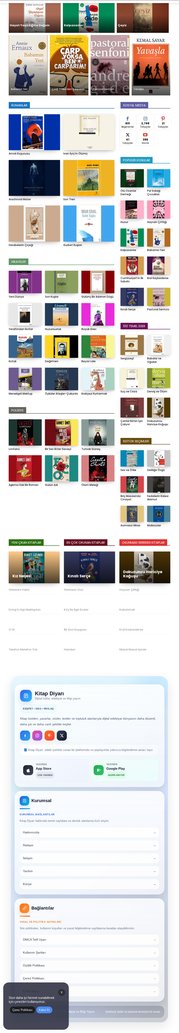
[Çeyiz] (143, 18)
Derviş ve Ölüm (157, 391)
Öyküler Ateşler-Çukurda (61, 393)
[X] (62, 736)
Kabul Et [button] (44, 1010)
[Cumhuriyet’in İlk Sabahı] (132, 265)
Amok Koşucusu (19, 153)
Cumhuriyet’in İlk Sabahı (131, 279)
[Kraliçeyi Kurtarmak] (97, 379)
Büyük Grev (88, 329)
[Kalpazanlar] (89, 18)
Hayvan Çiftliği (157, 222)
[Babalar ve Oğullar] (158, 345)
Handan (69, 649)
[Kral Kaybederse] (158, 265)
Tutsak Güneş (90, 449)
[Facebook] (25, 736)
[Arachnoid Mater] (34, 178)
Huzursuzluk (53, 329)
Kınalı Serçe (128, 309)
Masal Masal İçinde (132, 649)
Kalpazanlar (128, 250)
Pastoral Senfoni (158, 309)
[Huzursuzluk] (61, 314)
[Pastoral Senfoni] (110, 65)
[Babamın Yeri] (28, 65)
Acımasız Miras (130, 525)
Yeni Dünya (16, 297)
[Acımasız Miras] (132, 514)
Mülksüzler (154, 525)
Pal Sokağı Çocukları (153, 192)
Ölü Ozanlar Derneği (128, 192)
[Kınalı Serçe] (132, 297)
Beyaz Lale (88, 361)
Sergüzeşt (127, 358)
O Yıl (12, 629)
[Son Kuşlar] (61, 282)
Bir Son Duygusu (75, 629)
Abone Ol (145, 133)
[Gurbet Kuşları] (89, 223)
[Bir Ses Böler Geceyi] (61, 432)
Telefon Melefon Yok (23, 649)
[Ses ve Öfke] (132, 458)
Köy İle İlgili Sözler (76, 610)
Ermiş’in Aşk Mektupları (25, 610)
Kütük (12, 361)
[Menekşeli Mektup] (25, 379)
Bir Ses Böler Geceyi (58, 449)
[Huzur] (132, 209)
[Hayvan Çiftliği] (158, 209)
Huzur (124, 222)
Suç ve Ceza (128, 391)
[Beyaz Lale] (97, 346)
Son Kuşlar (52, 297)
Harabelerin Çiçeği (21, 245)
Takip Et (145, 117)
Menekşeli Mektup (21, 393)
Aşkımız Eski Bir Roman (23, 485)
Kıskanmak (127, 610)
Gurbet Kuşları (72, 245)
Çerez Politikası (22, 1010)
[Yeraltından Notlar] (25, 314)
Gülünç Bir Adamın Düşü (97, 297)
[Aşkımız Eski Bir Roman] (25, 468)
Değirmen (51, 361)
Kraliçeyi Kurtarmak (94, 393)
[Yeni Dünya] (25, 282)
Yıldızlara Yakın (19, 590)
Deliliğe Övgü (156, 470)
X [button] (62, 992)
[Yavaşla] (151, 65)
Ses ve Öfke (128, 470)
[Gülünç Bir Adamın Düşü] (97, 282)
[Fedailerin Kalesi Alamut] (158, 484)
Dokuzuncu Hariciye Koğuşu (157, 422)
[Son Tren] (89, 178)
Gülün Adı (51, 485)
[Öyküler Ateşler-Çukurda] (61, 379)
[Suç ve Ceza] (132, 378)
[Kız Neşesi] (34, 567)
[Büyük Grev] (97, 314)
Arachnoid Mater (20, 199)
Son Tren (69, 199)
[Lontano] (25, 432)
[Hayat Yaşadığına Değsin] (35, 18)
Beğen (128, 117)
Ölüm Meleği (89, 485)
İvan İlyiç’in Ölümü (75, 153)
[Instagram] (37, 736)
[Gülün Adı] (61, 468)
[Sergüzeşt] (132, 345)
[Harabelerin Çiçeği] (34, 223)
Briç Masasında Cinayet (130, 497)
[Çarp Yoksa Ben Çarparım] (69, 65)
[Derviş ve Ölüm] (158, 378)
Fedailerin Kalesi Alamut (158, 497)
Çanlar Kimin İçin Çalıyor (131, 422)
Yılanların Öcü (73, 590)
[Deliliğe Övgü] (158, 458)
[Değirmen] (61, 346)
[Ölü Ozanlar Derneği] (132, 178)
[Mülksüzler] (158, 514)
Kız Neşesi (21, 576)
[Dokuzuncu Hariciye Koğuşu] (158, 408)
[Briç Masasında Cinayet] (132, 484)
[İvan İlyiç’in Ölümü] (89, 132)
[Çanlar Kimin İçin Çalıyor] (132, 408)
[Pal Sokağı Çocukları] (158, 178)
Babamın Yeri (156, 250)
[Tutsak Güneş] (97, 432)
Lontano (14, 449)
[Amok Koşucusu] (34, 132)
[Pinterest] (50, 736)
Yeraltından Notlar (21, 329)
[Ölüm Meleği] (97, 468)
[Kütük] (25, 346)
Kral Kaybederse (158, 278)
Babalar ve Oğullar (154, 360)
